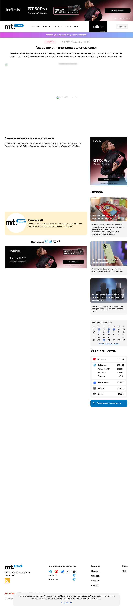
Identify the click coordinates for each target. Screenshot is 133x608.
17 (109, 337)
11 (113, 335)
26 (104, 329)
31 (94, 332)
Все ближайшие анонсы (109, 344)
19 (118, 337)
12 (119, 335)
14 (94, 337)
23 (104, 340)
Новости (50, 42)
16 (104, 337)
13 (123, 335)
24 (94, 329)
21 (94, 340)
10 (109, 335)
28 (114, 329)
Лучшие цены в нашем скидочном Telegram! (66, 35)
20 (124, 337)
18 (114, 337)
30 (124, 329)
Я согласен (66, 602)
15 (99, 337)
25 (99, 329)
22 (99, 340)
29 (119, 329)
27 (109, 329)
